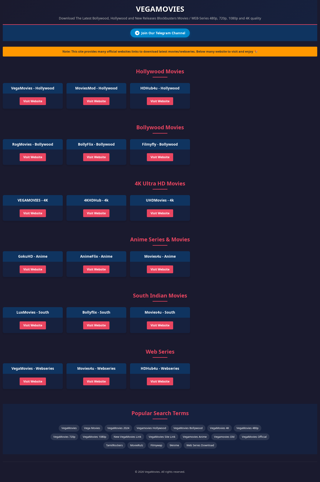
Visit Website (32, 101)
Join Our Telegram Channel (163, 33)
